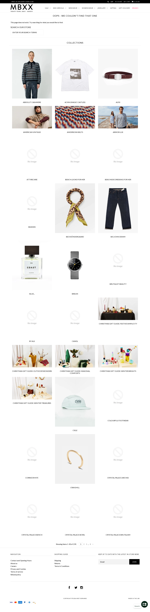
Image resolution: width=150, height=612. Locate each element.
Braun (75, 294)
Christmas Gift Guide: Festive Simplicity (118, 324)
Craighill (75, 487)
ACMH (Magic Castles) (75, 102)
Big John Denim (118, 237)
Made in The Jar (134, 598)
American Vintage (32, 132)
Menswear (73, 8)
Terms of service (17, 572)
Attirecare (32, 179)
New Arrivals (58, 8)
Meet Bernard (81, 598)
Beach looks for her (75, 179)
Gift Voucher (124, 8)
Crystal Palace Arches (118, 478)
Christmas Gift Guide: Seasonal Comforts (75, 372)
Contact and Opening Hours (21, 560)
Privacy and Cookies (18, 569)
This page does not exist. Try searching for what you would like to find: (37, 22)
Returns (57, 563)
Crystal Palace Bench (32, 535)
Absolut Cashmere (32, 102)
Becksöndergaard (75, 237)
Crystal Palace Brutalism (118, 535)
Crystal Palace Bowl (75, 535)
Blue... (32, 294)
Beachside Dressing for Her (118, 179)
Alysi (118, 102)
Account (118, 2)
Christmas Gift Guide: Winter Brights (118, 371)
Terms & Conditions (61, 566)
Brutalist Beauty (118, 284)
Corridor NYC (32, 478)
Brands (135, 8)
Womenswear (87, 8)
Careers (13, 566)
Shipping (57, 560)
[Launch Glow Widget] (144, 604)
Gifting (113, 8)
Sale (47, 8)
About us (14, 563)
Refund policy (16, 575)
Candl (75, 341)
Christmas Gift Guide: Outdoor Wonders (32, 371)
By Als (32, 341)
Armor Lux (118, 132)
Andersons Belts (75, 132)
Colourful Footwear (118, 420)
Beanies (32, 227)
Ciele (75, 430)
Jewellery (102, 8)
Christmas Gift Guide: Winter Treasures (32, 403)
